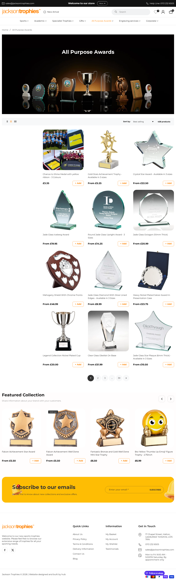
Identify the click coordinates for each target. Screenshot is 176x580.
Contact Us (78, 554)
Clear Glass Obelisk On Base (102, 355)
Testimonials (112, 549)
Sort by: (126, 121)
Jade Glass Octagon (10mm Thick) (150, 234)
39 (119, 378)
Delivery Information (83, 549)
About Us (77, 534)
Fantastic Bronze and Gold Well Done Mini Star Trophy (110, 453)
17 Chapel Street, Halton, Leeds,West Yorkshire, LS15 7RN (159, 537)
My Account (112, 539)
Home (5, 30)
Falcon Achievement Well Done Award (62, 453)
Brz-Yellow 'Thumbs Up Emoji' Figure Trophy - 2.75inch (154, 453)
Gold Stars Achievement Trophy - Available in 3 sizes (105, 176)
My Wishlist (112, 544)
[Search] (116, 12)
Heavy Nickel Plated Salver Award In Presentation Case (151, 296)
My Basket (111, 534)
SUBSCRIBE (155, 490)
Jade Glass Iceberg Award (56, 234)
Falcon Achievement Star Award (18, 451)
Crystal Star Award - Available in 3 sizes (152, 174)
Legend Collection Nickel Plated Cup (62, 355)
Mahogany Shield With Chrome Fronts (62, 295)
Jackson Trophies (11, 574)
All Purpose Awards (22, 30)
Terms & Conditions (83, 544)
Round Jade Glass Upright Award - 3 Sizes (106, 236)
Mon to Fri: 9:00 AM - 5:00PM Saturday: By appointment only (155, 557)
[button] (23, 21)
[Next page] (126, 378)
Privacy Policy (80, 539)
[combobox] (131, 12)
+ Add (78, 183)
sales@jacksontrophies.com (159, 549)
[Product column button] (7, 121)
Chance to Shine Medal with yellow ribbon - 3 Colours (61, 176)
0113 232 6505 (152, 544)
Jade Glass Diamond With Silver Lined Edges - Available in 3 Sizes (107, 296)
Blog (75, 558)
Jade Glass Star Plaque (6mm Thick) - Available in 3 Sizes (152, 357)
